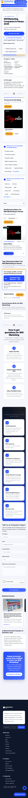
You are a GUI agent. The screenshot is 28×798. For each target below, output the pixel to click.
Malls (15, 187)
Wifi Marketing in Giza (7, 10)
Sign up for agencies (10, 781)
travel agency (16, 190)
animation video (8, 168)
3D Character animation (10, 154)
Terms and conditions (10, 753)
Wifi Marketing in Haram (18, 10)
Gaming (7, 748)
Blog (6, 739)
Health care (7, 184)
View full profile (16, 297)
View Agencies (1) (10, 43)
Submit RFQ (9, 222)
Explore (7, 763)
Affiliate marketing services (11, 161)
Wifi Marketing (9, 8)
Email (3, 541)
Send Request (15, 590)
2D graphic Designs (9, 151)
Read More (16, 171)
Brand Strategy (8, 171)
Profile (16, 133)
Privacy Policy (8, 750)
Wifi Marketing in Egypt (18, 8)
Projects (7, 744)
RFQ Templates (8, 768)
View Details (9, 253)
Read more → (7, 624)
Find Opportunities (9, 770)
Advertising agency (15, 194)
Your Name (4, 534)
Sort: (5, 218)
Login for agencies (9, 783)
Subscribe (21, 727)
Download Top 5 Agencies (15, 37)
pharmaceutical (8, 187)
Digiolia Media (9, 129)
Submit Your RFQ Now (15, 674)
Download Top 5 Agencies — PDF (15, 278)
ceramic (6, 194)
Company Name (6, 549)
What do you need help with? (9, 564)
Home (4, 8)
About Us (7, 735)
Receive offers (8, 765)
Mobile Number (6, 556)
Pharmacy (14, 184)
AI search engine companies (11, 164)
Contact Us (8, 737)
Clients (7, 742)
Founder (7, 746)
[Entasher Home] (7, 2)
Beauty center (8, 190)
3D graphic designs (9, 158)
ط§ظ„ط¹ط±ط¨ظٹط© (9, 786)
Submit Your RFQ (14, 33)
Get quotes (8, 106)
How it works (8, 761)
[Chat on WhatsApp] (25, 788)
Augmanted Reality (18, 168)
